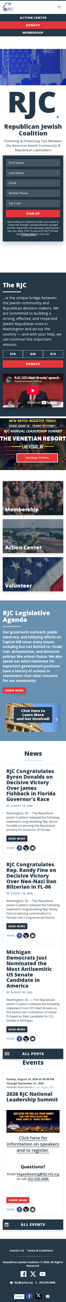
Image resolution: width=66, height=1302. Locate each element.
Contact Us (17, 1250)
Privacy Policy (28, 234)
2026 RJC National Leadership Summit (32, 1096)
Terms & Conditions (40, 1250)
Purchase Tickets (37, 457)
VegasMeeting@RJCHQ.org (37, 1174)
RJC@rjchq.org (23, 1282)
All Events (33, 1224)
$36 (33, 354)
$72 (53, 354)
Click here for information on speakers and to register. (33, 1144)
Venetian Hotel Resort (19, 1087)
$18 (13, 354)
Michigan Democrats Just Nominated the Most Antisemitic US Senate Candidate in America (29, 968)
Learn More (14, 690)
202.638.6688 (46, 1282)
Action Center (33, 18)
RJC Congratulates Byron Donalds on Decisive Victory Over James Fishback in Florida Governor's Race (31, 785)
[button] (10, 717)
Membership (33, 33)
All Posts (33, 1053)
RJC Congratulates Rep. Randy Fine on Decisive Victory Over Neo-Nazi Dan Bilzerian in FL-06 (31, 875)
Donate (33, 25)
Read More (16, 838)
